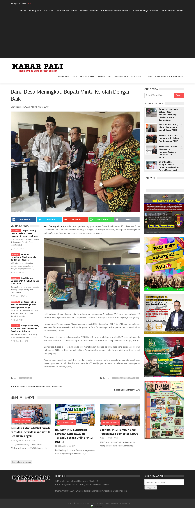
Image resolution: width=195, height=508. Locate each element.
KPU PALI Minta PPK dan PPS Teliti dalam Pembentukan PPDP (169, 138)
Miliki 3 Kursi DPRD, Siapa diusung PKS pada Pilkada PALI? (168, 127)
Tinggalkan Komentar (21, 462)
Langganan (151, 487)
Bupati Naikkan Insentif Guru (127, 389)
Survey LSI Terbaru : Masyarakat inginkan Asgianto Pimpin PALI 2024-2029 (168, 152)
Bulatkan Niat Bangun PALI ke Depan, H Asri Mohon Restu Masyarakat (169, 165)
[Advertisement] (97, 36)
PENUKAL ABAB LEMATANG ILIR (126, 378)
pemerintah (26, 378)
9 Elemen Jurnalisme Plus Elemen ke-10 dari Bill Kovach (24, 257)
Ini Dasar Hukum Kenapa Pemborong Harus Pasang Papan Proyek (23, 304)
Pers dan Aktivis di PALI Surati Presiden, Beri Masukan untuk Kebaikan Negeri (30, 432)
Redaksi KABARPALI (22, 420)
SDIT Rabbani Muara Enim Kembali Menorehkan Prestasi (36, 386)
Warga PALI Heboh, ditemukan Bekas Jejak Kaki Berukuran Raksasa (25, 328)
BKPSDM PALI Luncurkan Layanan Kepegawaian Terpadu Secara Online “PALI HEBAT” (74, 435)
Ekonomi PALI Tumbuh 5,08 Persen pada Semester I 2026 (119, 431)
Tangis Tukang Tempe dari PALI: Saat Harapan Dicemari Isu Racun (24, 233)
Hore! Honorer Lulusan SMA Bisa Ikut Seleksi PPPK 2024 (25, 281)
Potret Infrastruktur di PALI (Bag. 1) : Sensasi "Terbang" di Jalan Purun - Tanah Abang (169, 114)
